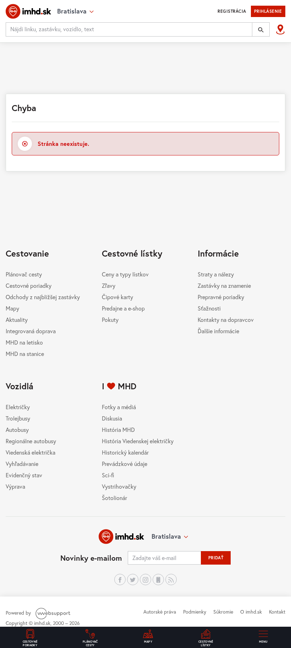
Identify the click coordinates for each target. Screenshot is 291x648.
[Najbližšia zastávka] (280, 29)
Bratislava (166, 536)
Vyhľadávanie (22, 463)
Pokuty (110, 319)
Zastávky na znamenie (224, 285)
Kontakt (277, 611)
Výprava (15, 486)
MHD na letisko (24, 342)
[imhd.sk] (28, 11)
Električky (18, 407)
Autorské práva (159, 611)
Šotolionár (114, 497)
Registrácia (232, 11)
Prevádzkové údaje (124, 463)
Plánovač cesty (24, 274)
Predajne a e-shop (123, 308)
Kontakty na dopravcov (226, 319)
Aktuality (17, 319)
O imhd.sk (251, 611)
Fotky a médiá (119, 407)
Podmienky (194, 611)
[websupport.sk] (53, 612)
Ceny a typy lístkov (125, 274)
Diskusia (112, 418)
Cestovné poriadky (28, 285)
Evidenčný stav (24, 475)
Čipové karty (117, 297)
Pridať (216, 557)
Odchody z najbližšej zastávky (43, 297)
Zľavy (108, 285)
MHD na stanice (25, 353)
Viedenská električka (30, 452)
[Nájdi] (261, 29)
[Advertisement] (145, 67)
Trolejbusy (18, 418)
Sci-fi (108, 475)
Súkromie (223, 611)
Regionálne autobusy (31, 441)
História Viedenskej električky (138, 441)
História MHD (118, 429)
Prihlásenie (268, 11)
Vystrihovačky (119, 486)
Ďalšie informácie (218, 331)
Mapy (12, 308)
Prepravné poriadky (221, 297)
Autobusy (17, 429)
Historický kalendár (125, 452)
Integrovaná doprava (31, 331)
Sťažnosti (209, 308)
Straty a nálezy (216, 274)
